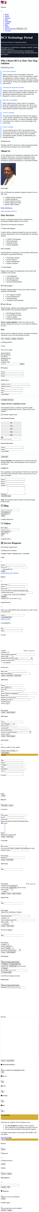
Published (4, 769)
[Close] (1, 11)
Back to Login (5, 619)
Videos (7, 27)
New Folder (4, 970)
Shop (6, 20)
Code (2, 722)
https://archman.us (6, 208)
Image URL (4, 695)
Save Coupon (11, 736)
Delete (3, 893)
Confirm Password (7, 592)
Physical (20, 338)
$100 (11, 435)
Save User (10, 836)
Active (3, 703)
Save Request (11, 952)
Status (3, 656)
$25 (11, 429)
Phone (3, 376)
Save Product (11, 712)
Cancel (4, 1173)
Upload (5, 968)
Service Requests (10, 28)
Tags (2, 767)
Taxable (3, 701)
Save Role (10, 859)
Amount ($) (4, 728)
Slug (2, 631)
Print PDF (10, 675)
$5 (11, 423)
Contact (7, 23)
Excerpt (3, 635)
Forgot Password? (6, 573)
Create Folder (7, 972)
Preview (3, 1017)
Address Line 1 (5, 384)
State (2, 390)
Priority (3, 857)
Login (8, 30)
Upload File (4, 887)
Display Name (5, 850)
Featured (6, 924)
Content (3, 650)
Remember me (7, 569)
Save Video (10, 926)
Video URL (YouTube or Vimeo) (11, 912)
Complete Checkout (7, 400)
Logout (10, 1210)
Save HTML (10, 1060)
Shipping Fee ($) (6, 699)
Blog (6, 25)
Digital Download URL (8, 697)
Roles (2, 833)
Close (3, 675)
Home (7, 14)
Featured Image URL (7, 660)
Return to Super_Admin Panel (10, 962)
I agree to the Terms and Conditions (14, 594)
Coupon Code (5, 362)
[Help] (25, 29)
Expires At (4, 732)
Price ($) (3, 689)
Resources (20, 28)
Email (2, 374)
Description (4, 710)
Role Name (4, 846)
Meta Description (6, 673)
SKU (2, 691)
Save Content (16, 893)
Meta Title (4, 671)
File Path (3, 987)
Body (2, 794)
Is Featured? (7, 662)
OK (3, 1072)
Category (4, 652)
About (7, 16)
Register (15, 573)
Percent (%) (4, 726)
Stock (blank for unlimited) (9, 693)
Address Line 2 (5, 386)
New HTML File (15, 964)
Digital (14, 338)
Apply (22, 364)
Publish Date (5, 658)
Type (2, 687)
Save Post (18, 675)
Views (3, 771)
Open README (6, 1137)
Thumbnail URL (6, 916)
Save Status (5, 752)
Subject (4, 485)
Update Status (5, 750)
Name (3, 372)
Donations (8, 21)
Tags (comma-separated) (8, 654)
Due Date (4, 950)
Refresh (5, 964)
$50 (11, 432)
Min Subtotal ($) (6, 730)
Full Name (5, 584)
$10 (11, 426)
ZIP (2, 392)
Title (2, 629)
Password (4, 567)
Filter (3, 516)
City (2, 388)
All (2, 338)
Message (4, 494)
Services (7, 18)
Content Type (5, 885)
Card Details (5, 394)
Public (5, 891)
